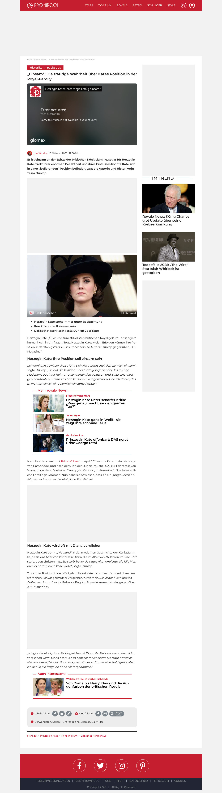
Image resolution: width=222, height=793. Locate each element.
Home (29, 59)
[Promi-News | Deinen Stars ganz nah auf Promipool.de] (54, 5)
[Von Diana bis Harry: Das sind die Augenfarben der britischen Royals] (48, 687)
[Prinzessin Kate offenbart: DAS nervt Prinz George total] (48, 443)
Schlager (154, 5)
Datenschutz (138, 780)
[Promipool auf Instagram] (121, 766)
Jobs (108, 780)
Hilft (120, 780)
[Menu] (192, 5)
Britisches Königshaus (93, 736)
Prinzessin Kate (49, 736)
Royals (122, 5)
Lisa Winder (40, 153)
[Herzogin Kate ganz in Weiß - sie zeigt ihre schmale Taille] (48, 423)
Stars (89, 5)
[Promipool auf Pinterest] (143, 766)
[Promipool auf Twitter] (100, 766)
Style (171, 5)
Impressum (161, 780)
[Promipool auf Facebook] (79, 766)
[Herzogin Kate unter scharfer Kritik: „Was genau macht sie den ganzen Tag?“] (48, 403)
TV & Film (104, 5)
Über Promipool (87, 780)
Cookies (180, 780)
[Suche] (183, 5)
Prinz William (70, 461)
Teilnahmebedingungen (53, 780)
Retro (137, 5)
